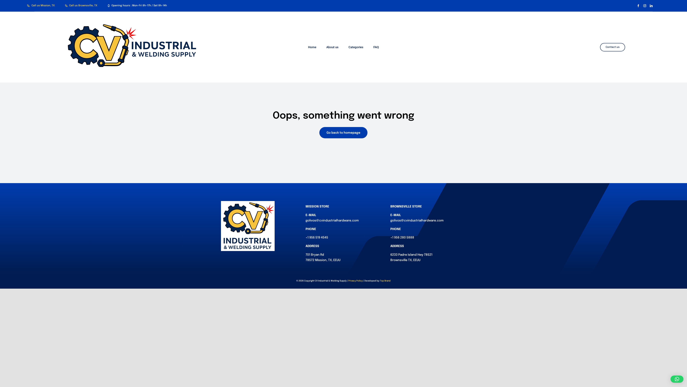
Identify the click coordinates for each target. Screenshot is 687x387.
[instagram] (644, 5)
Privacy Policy (355, 281)
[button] (677, 379)
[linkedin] (651, 5)
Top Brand (385, 281)
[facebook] (638, 5)
